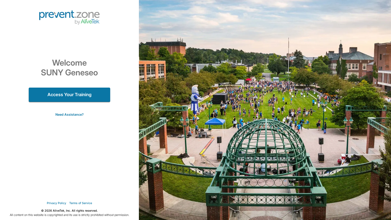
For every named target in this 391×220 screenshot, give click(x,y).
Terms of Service (80, 203)
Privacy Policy (56, 203)
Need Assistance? (69, 114)
